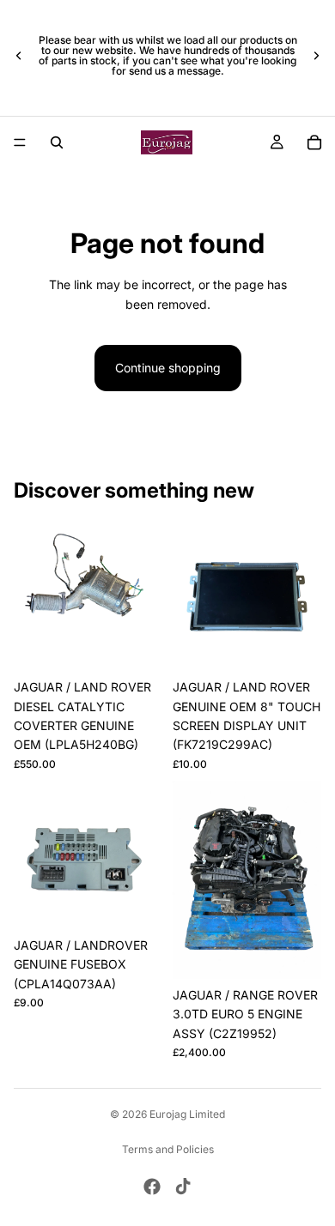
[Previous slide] (19, 56)
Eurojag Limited (187, 1114)
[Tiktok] (183, 1186)
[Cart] (314, 142)
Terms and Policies (168, 1149)
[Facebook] (152, 1186)
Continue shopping (168, 367)
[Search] (57, 142)
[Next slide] (316, 56)
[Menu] (20, 142)
